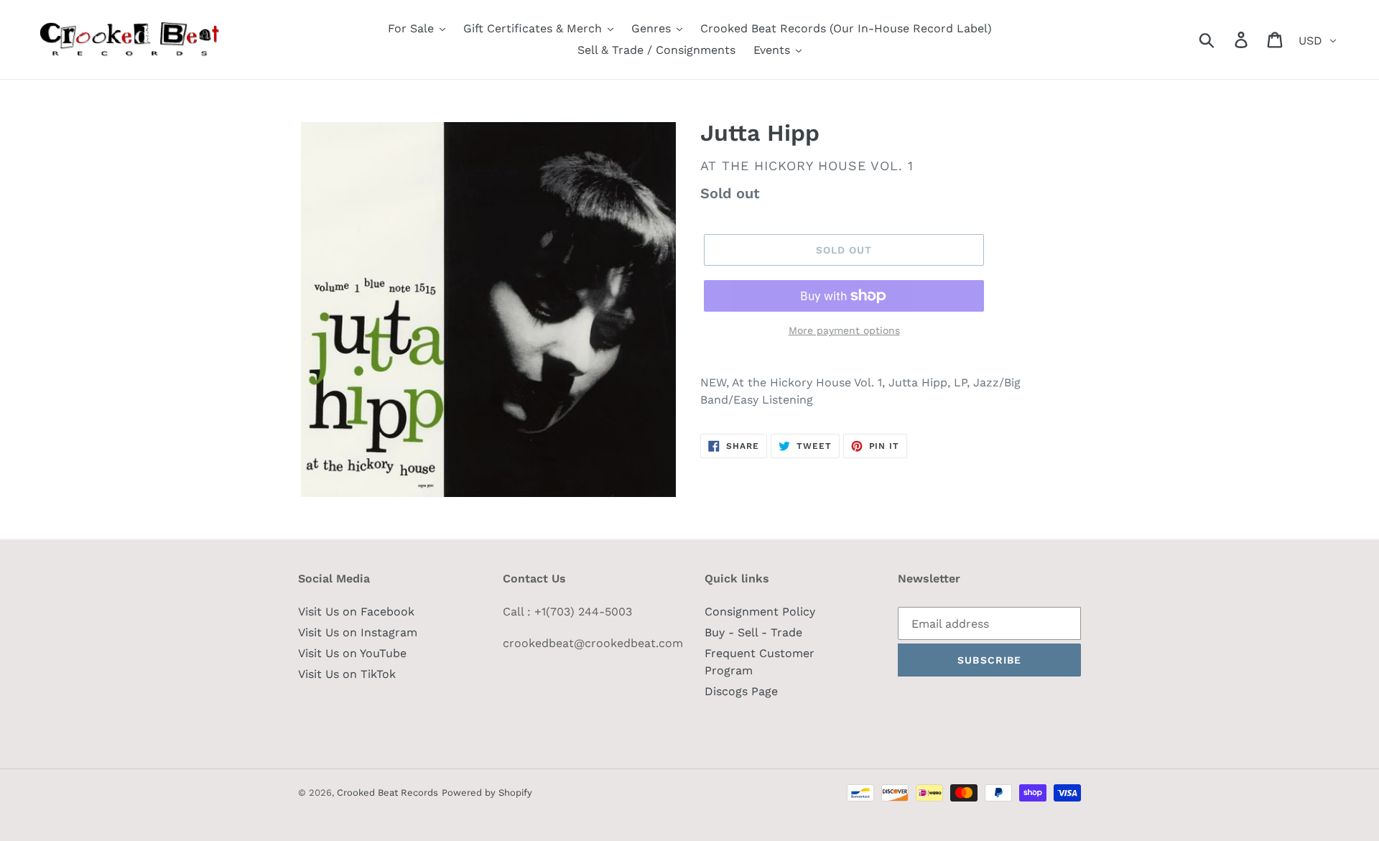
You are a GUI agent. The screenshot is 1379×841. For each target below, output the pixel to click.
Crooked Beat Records (387, 792)
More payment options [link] (844, 330)
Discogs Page (741, 691)
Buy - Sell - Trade (753, 632)
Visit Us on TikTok (347, 674)
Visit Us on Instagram (357, 632)
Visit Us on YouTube (352, 653)
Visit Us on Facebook (356, 611)
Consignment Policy (760, 611)
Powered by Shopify (487, 792)
